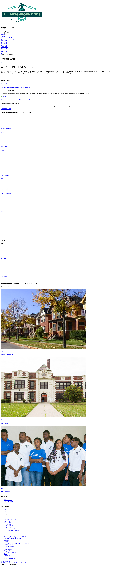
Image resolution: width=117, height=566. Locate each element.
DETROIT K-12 (4, 423)
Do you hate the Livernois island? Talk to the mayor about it (15, 87)
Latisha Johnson (8, 525)
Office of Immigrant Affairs (11, 503)
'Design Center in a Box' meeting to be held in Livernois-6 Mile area (17, 99)
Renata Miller (7, 527)
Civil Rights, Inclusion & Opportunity (14, 538)
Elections (6, 511)
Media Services (8, 549)
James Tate (7, 518)
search (2, 33)
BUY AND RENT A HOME (7, 355)
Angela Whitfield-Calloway (11, 522)
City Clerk (7, 509)
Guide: (2, 351)
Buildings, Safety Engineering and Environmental (17, 537)
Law (5, 547)
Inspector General (9, 546)
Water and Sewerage (9, 558)
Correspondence (8, 501)
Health (6, 541)
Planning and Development (11, 552)
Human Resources (9, 544)
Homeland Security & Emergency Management (17, 543)
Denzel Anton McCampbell (11, 530)
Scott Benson (7, 524)
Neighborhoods (8, 551)
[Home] (22, 24)
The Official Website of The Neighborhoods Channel (15, 563)
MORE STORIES (6, 109)
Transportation (8, 557)
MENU (5, 31)
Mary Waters (7, 521)
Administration (8, 500)
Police (5, 554)
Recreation (7, 555)
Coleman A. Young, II (10, 519)
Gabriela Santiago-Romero (11, 528)
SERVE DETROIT (5, 491)
